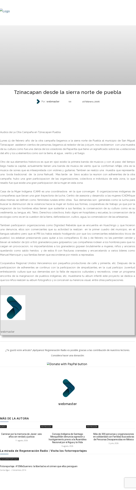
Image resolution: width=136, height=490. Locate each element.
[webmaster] (38, 101)
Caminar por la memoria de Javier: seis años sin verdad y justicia (21, 435)
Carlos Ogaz (5, 470)
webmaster (52, 101)
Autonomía (67, 108)
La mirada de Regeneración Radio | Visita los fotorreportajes (43, 450)
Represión (46, 426)
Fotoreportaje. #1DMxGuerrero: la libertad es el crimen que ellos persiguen (38, 466)
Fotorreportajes (9, 459)
